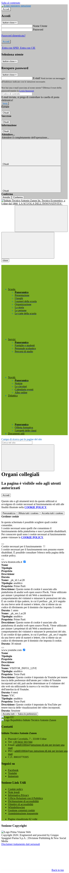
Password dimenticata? (13, 35)
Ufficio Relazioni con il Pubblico (25, 798)
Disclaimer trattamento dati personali (20, 844)
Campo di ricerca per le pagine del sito (21, 439)
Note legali (14, 792)
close (5, 260)
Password (38, 29)
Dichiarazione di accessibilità (23, 801)
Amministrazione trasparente (23, 813)
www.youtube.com (11, 650)
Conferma (18, 197)
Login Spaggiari (26, 90)
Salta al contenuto (10, 2)
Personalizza (9, 513)
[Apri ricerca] (41, 218)
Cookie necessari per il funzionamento (21, 546)
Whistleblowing (16, 807)
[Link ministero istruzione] (16, 5)
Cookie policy (15, 789)
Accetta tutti (52, 513)
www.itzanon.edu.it (12, 561)
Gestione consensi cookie (21, 810)
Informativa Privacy (18, 795)
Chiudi (6, 113)
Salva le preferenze (27, 714)
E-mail (36, 78)
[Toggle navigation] (27, 245)
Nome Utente (40, 26)
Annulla (6, 197)
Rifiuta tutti (29, 513)
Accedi (6, 9)
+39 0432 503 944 (22, 741)
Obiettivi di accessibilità (20, 804)
